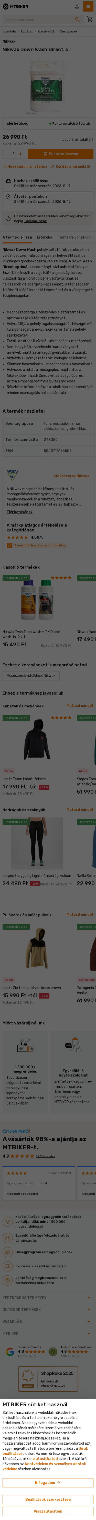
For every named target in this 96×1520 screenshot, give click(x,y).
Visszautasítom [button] (48, 1511)
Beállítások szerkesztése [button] (48, 1499)
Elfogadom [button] (48, 1483)
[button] (45, 1459)
